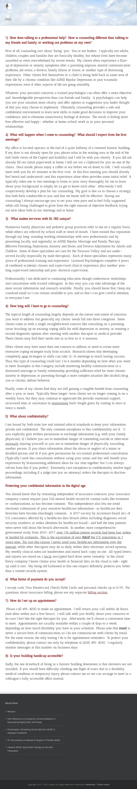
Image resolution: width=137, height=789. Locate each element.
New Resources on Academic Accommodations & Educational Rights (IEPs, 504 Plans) (31, 720)
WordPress (90, 784)
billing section (97, 592)
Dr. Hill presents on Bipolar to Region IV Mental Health (33, 740)
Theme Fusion (103, 784)
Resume (11, 711)
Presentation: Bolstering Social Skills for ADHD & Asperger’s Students (31, 731)
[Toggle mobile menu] (130, 5)
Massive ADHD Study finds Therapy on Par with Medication (30, 749)
